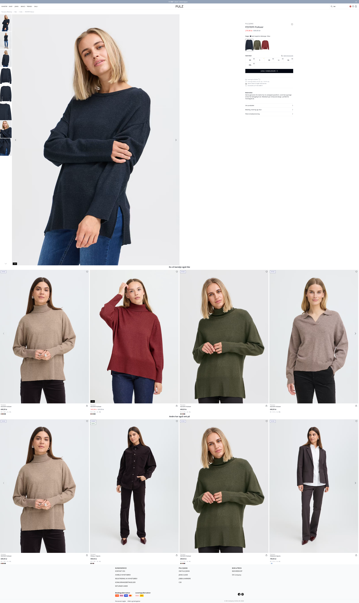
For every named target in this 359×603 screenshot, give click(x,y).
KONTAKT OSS (120, 571)
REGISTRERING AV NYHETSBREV (126, 579)
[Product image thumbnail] (6, 22)
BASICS (23, 6)
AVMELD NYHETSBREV (123, 575)
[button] (269, 105)
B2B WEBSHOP (237, 571)
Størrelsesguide (288, 56)
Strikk (20, 12)
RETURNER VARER (121, 586)
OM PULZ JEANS (184, 571)
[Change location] (350, 6)
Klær (15, 12)
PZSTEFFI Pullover (29, 12)
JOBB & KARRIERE (185, 579)
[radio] (259, 60)
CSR (180, 582)
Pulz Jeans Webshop (6, 12)
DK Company (236, 575)
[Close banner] (356, 1)
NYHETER (4, 6)
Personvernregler (120, 601)
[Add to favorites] (292, 24)
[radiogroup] (269, 62)
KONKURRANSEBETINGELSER (125, 582)
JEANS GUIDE (183, 575)
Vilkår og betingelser (134, 601)
